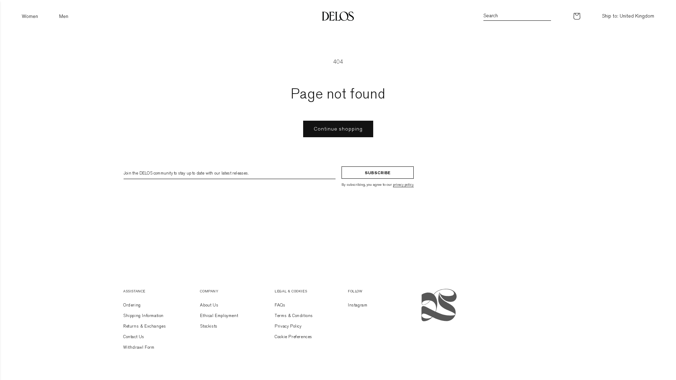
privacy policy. (403, 185)
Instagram (357, 305)
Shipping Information (143, 315)
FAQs (280, 305)
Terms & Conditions (294, 315)
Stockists (208, 326)
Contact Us (133, 336)
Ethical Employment (219, 315)
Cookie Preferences (293, 336)
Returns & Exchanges (144, 326)
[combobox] (517, 16)
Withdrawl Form (138, 347)
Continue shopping (338, 129)
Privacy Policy (288, 326)
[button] (30, 16)
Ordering (132, 305)
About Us (209, 305)
